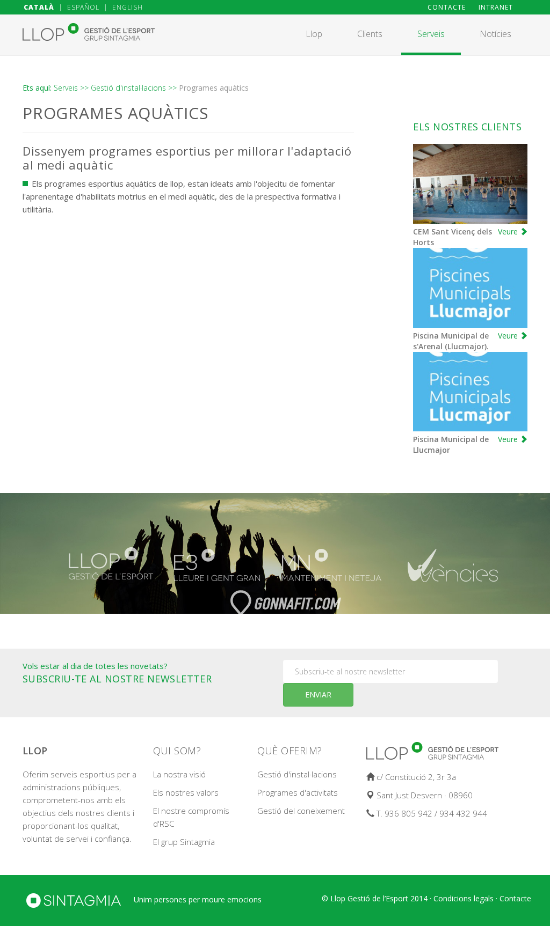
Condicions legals (463, 898)
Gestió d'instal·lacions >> (134, 88)
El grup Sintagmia (184, 841)
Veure (509, 231)
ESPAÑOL (83, 7)
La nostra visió (179, 774)
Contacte (515, 898)
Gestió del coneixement (301, 810)
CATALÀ (39, 7)
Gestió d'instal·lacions (297, 774)
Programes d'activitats (297, 792)
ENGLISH (127, 7)
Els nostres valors (186, 792)
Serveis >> (71, 88)
